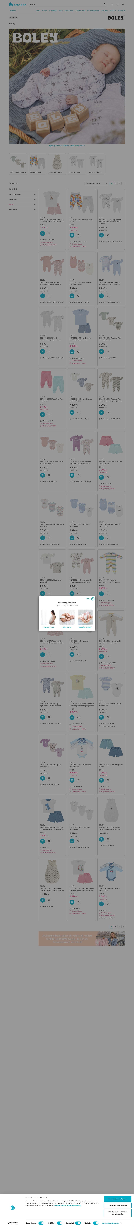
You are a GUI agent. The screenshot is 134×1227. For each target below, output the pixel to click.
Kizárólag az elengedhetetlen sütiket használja (118, 1213)
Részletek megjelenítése (110, 1223)
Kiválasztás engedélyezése (117, 1205)
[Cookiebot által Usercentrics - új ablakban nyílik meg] (12, 1223)
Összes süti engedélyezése (117, 1199)
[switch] (59, 1223)
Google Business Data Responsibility (67, 1205)
